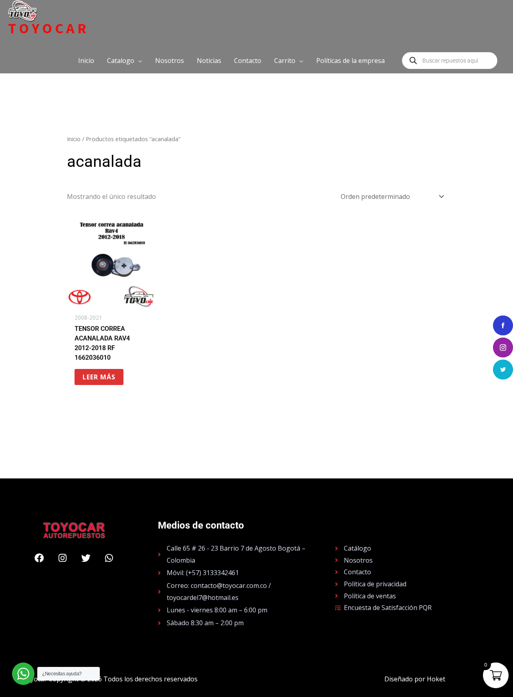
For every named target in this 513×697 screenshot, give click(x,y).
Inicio (74, 139)
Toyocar (48, 28)
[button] (125, 60)
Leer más (99, 377)
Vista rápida (111, 301)
